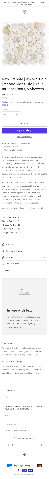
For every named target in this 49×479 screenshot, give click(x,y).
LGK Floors (21, 474)
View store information (13, 150)
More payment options (24, 137)
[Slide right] (30, 71)
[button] (3, 12)
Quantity (5, 109)
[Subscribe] (41, 445)
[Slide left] (19, 71)
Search (8, 397)
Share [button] (7, 270)
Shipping (4, 98)
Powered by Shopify (29, 474)
